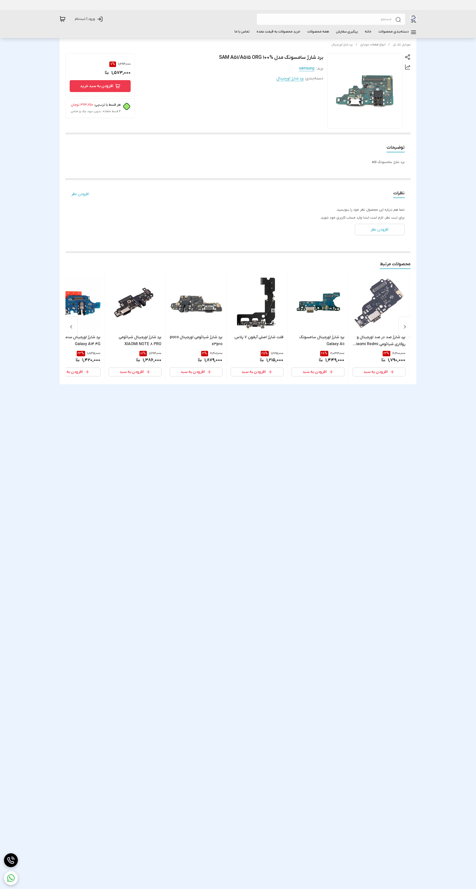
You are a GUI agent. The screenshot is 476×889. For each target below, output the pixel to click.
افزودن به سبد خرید (96, 86)
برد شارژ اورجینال (342, 45)
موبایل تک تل (402, 45)
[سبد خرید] (62, 19)
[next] (71, 327)
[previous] (405, 327)
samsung (306, 68)
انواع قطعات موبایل (373, 45)
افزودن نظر (80, 194)
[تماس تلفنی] (11, 860)
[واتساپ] (11, 878)
